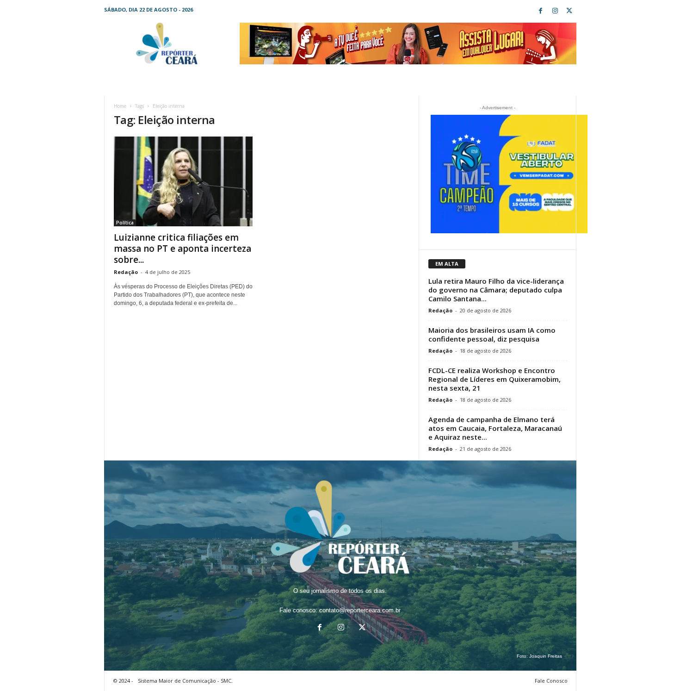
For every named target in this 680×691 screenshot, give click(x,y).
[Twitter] (569, 11)
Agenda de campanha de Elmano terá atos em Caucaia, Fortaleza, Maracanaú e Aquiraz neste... (495, 428)
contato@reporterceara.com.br (360, 610)
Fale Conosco (551, 680)
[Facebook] (540, 11)
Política (125, 222)
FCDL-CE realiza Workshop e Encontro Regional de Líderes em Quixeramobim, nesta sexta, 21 (494, 379)
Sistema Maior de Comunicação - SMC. (185, 680)
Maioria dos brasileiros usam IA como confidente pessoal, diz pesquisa (492, 334)
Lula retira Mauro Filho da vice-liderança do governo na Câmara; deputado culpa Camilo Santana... (496, 289)
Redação (126, 271)
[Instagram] (555, 11)
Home (120, 106)
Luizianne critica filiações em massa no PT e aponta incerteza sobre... (182, 248)
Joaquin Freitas (545, 656)
